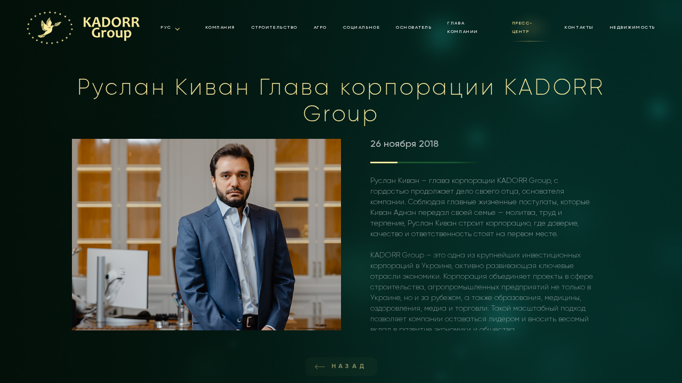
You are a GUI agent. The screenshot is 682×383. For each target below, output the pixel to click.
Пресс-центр (523, 27)
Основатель (414, 28)
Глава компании (463, 27)
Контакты (579, 28)
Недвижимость (632, 28)
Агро (320, 28)
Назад (349, 366)
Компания (221, 28)
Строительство (274, 28)
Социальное (361, 28)
